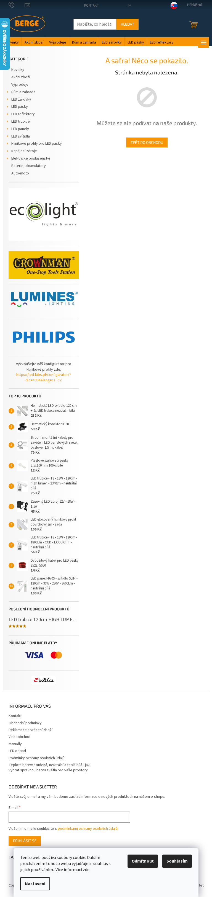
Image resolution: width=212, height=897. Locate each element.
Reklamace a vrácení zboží (30, 730)
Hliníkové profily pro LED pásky (36, 143)
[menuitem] (12, 42)
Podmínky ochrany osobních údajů (37, 758)
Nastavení (35, 884)
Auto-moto (20, 173)
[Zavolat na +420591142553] (17, 4)
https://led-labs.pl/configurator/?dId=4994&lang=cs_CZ (43, 377)
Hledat (127, 24)
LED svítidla (20, 136)
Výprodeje (19, 84)
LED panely (20, 129)
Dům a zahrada (23, 92)
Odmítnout (143, 861)
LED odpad (17, 751)
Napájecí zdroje (24, 151)
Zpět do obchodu (147, 142)
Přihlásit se (24, 840)
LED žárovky (21, 99)
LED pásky (19, 106)
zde (86, 870)
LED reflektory (23, 114)
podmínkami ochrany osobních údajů (88, 828)
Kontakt (91, 5)
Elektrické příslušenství (30, 158)
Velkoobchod (19, 737)
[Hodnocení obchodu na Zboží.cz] (43, 680)
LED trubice (20, 121)
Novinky (17, 69)
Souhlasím (177, 861)
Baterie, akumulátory (28, 166)
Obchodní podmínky (25, 723)
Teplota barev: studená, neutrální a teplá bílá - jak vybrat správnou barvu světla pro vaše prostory (49, 767)
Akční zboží (20, 77)
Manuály (15, 744)
